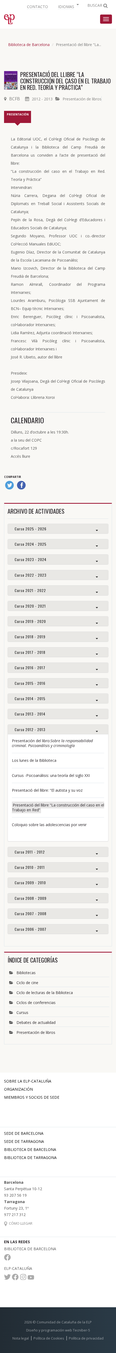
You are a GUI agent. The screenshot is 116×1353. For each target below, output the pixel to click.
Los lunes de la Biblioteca (34, 760)
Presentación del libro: (52, 743)
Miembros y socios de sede (31, 1097)
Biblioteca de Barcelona (29, 44)
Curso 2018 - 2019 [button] (30, 637)
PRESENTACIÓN (18, 114)
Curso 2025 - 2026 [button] (30, 529)
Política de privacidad (86, 1338)
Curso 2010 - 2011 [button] (30, 867)
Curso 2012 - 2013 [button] (30, 729)
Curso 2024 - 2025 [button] (30, 544)
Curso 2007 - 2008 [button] (30, 913)
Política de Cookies (48, 1338)
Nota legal (20, 1338)
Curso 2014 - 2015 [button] (30, 698)
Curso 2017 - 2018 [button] (30, 652)
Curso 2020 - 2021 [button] (30, 606)
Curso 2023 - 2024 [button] (30, 559)
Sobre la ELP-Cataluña (27, 1081)
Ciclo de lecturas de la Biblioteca (44, 992)
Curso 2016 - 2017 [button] (30, 667)
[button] (67, 6)
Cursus (22, 1012)
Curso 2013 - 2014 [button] (30, 714)
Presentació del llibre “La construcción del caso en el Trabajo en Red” (58, 807)
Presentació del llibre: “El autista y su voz (47, 790)
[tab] (58, 528)
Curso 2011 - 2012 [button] (30, 852)
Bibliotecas (26, 972)
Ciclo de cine (27, 982)
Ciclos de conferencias (36, 1002)
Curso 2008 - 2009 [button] (30, 898)
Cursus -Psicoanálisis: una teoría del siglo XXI (51, 775)
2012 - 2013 (42, 98)
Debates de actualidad (36, 1022)
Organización (18, 1089)
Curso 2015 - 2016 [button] (30, 683)
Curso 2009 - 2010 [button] (30, 882)
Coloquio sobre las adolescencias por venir (49, 824)
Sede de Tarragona (24, 1141)
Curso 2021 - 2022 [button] (30, 590)
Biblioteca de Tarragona (30, 1157)
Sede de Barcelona (23, 1133)
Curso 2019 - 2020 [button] (30, 621)
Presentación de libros (82, 98)
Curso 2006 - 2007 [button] (30, 929)
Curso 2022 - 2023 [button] (30, 575)
